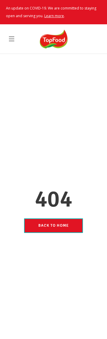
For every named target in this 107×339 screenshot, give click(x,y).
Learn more (54, 15)
